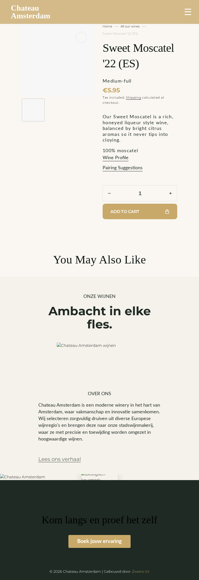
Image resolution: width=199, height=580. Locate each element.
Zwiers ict (141, 571)
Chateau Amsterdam (30, 12)
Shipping (133, 97)
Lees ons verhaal (59, 459)
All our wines (130, 26)
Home (107, 26)
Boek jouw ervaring (99, 541)
